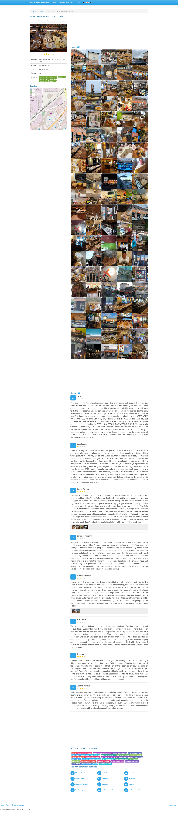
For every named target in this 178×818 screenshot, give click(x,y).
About (54, 3)
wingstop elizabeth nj (107, 759)
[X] (84, 2)
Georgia (40, 11)
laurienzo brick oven (136, 755)
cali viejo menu (139, 757)
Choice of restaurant (66, 3)
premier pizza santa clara (121, 759)
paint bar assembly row (78, 757)
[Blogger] (87, 2)
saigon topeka (75, 761)
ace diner (95, 763)
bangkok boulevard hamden (93, 757)
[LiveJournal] (91, 2)
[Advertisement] (109, 29)
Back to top (172, 805)
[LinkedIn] (89, 2)
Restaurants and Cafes (39, 2)
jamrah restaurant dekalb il (85, 753)
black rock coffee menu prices (109, 757)
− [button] (33, 94)
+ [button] (33, 91)
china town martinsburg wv (108, 755)
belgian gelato (75, 755)
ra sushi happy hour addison (126, 757)
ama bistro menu (95, 755)
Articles (78, 3)
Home (34, 11)
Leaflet (65, 128)
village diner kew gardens (131, 761)
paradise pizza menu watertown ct (102, 753)
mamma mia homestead (103, 761)
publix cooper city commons (88, 761)
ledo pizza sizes (134, 759)
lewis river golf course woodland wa (92, 759)
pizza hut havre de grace (117, 761)
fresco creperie (76, 763)
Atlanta (48, 11)
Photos (49, 21)
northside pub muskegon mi (120, 753)
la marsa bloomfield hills (134, 753)
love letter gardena (86, 763)
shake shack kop (76, 759)
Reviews (61, 21)
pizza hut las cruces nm (123, 755)
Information (36, 21)
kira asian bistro (85, 755)
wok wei (74, 753)
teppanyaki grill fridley (105, 763)
